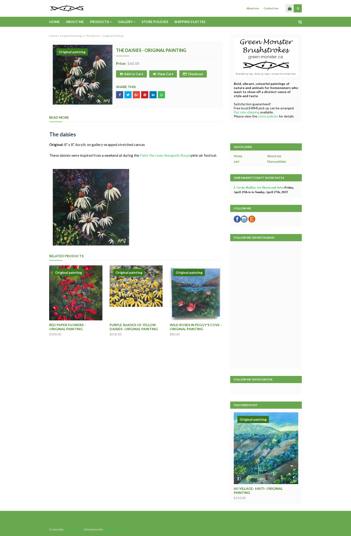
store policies (268, 116)
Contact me (271, 8)
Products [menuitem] (99, 22)
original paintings (71, 36)
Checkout (195, 74)
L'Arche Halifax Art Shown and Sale (258, 187)
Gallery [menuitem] (125, 22)
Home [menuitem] (54, 22)
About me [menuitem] (75, 22)
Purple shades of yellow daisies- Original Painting (134, 327)
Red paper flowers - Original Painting (67, 327)
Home (53, 36)
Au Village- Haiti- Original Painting (258, 490)
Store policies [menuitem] (155, 22)
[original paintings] (266, 448)
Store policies (276, 161)
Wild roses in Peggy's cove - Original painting (196, 327)
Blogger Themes (114, 529)
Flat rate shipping (247, 112)
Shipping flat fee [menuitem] (190, 22)
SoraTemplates (73, 529)
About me (252, 8)
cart (236, 161)
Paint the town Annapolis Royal (165, 155)
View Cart (165, 74)
